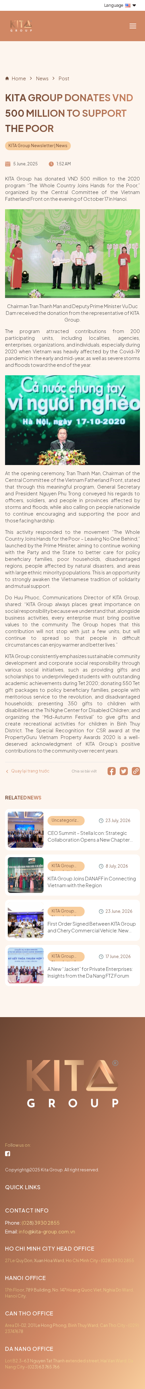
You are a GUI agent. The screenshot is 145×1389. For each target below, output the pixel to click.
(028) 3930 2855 (41, 1223)
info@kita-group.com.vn (47, 1231)
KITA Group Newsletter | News (37, 145)
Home (19, 78)
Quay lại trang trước (30, 770)
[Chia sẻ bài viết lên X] (124, 771)
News (42, 78)
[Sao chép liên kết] (136, 771)
